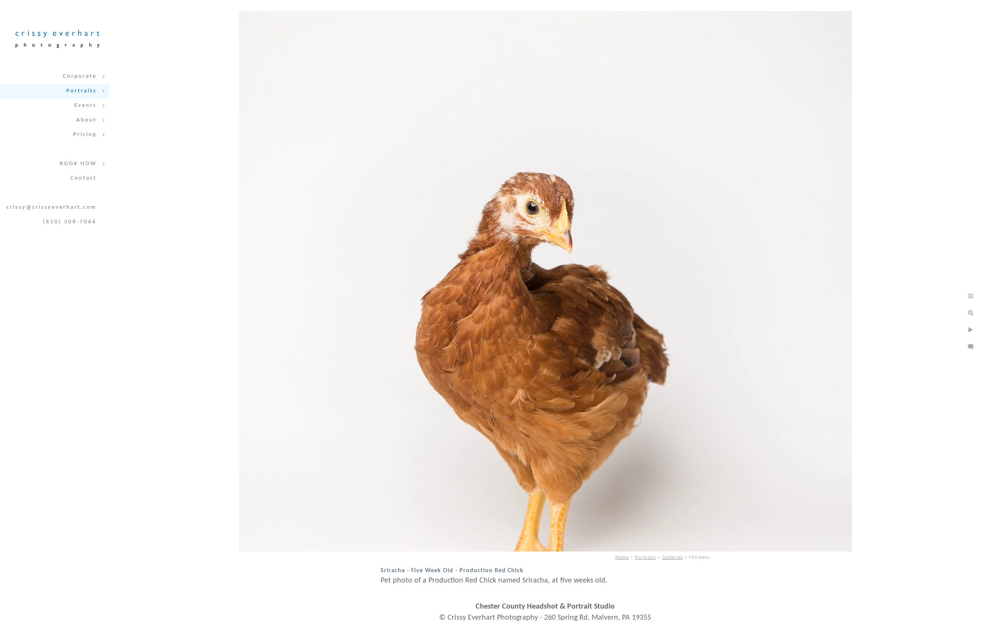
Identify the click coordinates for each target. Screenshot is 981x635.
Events (85, 105)
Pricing (85, 134)
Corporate (80, 76)
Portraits (81, 91)
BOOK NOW (78, 164)
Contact (84, 178)
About (86, 120)
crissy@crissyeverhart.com (52, 207)
